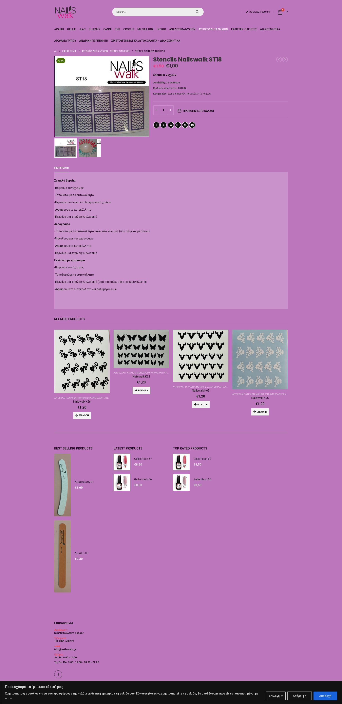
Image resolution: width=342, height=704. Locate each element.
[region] (171, 692)
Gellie (71, 29)
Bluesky (94, 29)
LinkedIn (171, 125)
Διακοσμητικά (270, 29)
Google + (178, 125)
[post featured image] (82, 361)
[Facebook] (58, 674)
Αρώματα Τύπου (65, 40)
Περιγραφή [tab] (61, 167)
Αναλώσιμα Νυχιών (182, 29)
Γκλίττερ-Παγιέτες (244, 29)
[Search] (197, 12)
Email (192, 125)
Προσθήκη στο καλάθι (198, 111)
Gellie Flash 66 (143, 479)
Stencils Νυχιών (176, 93)
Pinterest (185, 125)
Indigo (161, 29)
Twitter (163, 125)
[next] (285, 59)
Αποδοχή (325, 695)
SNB (117, 29)
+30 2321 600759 (64, 641)
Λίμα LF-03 (81, 553)
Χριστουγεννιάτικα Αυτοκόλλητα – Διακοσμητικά (145, 40)
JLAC (82, 29)
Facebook (156, 125)
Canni (107, 29)
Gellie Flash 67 (143, 458)
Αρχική (59, 29)
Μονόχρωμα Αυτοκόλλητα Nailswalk (97, 398)
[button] (55, 96)
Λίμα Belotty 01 (84, 482)
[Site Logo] (65, 11)
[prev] (279, 59)
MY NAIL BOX (145, 29)
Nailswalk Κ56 (82, 401)
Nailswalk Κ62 (141, 376)
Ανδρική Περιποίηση (93, 40)
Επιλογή (274, 695)
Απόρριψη (299, 695)
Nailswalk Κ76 (260, 398)
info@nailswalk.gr (65, 649)
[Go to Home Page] (55, 51)
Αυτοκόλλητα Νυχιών (213, 29)
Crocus (128, 29)
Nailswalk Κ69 (200, 390)
